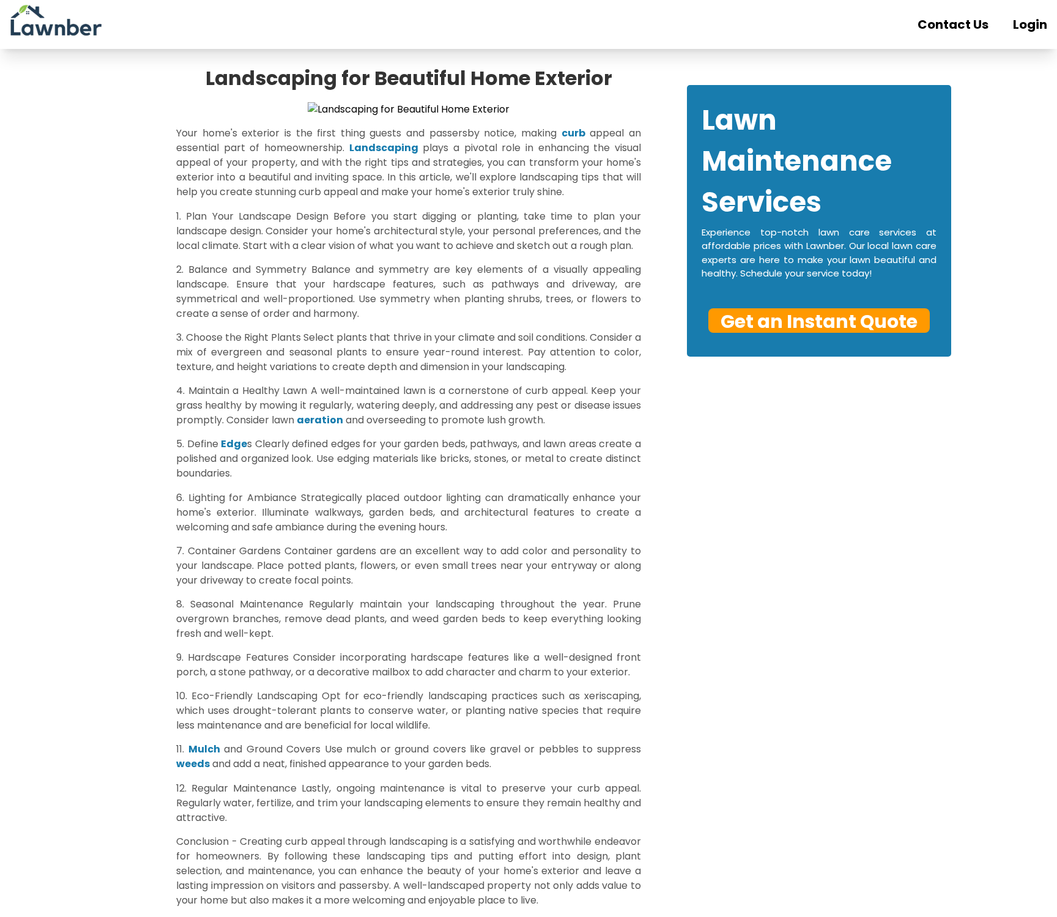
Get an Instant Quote (819, 321)
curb (573, 133)
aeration (320, 420)
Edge (234, 444)
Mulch (204, 749)
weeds (193, 764)
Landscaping (383, 148)
